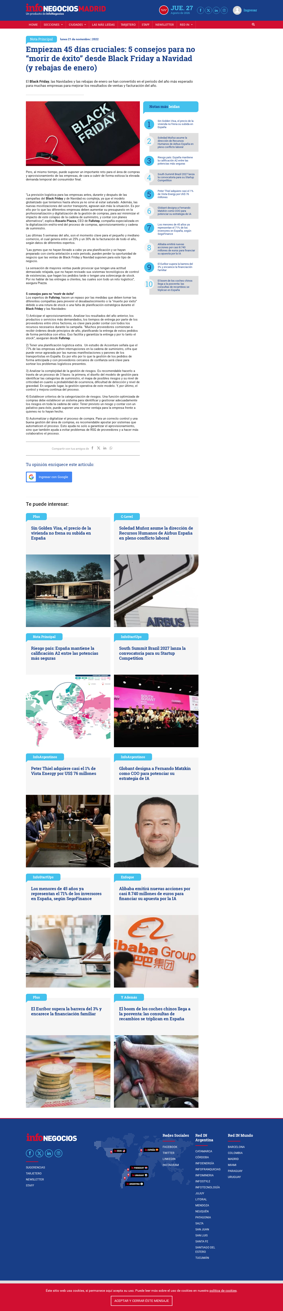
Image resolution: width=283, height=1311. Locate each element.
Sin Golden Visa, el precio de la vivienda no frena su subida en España (176, 124)
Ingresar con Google (53, 477)
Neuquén (202, 1211)
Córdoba (202, 1157)
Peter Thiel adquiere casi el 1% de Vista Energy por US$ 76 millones (176, 194)
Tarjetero (128, 25)
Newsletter (164, 25)
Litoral (201, 1199)
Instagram (171, 1165)
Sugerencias (35, 1167)
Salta (199, 1223)
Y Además (129, 997)
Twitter (168, 1153)
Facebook (170, 1147)
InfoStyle (202, 1181)
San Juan (202, 1229)
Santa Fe (201, 1241)
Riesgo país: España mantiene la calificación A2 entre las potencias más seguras (175, 160)
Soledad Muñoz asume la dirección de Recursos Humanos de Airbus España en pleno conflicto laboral (176, 142)
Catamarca (203, 1151)
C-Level (127, 516)
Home (33, 25)
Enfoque (127, 877)
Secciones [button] (52, 25)
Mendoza (202, 1205)
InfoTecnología (207, 1187)
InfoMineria (204, 1175)
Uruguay (234, 1177)
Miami (232, 1165)
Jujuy (199, 1193)
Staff (145, 25)
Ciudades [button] (76, 25)
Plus (36, 516)
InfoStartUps (131, 636)
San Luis (201, 1235)
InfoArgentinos (45, 757)
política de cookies (223, 1291)
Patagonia (203, 1217)
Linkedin (169, 1159)
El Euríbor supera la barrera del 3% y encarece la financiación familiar (175, 267)
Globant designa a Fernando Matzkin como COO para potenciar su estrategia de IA (174, 210)
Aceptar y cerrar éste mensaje (141, 1301)
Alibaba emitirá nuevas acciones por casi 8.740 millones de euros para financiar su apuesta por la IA (176, 249)
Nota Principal (41, 39)
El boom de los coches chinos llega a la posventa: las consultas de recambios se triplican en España (175, 285)
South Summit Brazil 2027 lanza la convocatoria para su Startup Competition (176, 177)
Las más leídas (103, 25)
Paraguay (235, 1171)
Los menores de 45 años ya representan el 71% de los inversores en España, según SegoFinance (174, 229)
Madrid (233, 1159)
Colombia (235, 1153)
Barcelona (236, 1147)
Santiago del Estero (205, 1249)
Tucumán (202, 1257)
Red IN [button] (185, 25)
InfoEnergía (204, 1163)
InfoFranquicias (207, 1169)
